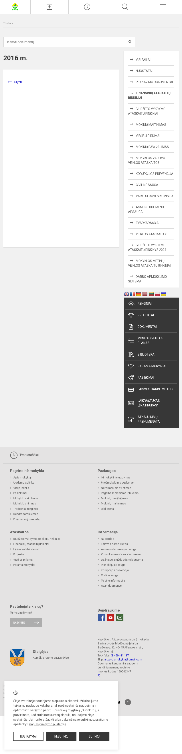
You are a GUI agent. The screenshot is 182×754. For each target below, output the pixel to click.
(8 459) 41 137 (120, 655)
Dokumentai (147, 326)
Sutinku (94, 736)
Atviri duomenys (111, 585)
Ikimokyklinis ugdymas (115, 477)
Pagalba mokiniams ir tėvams (119, 493)
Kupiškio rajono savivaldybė (51, 657)
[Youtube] (110, 617)
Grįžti (18, 82)
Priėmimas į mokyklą (26, 519)
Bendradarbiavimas (25, 514)
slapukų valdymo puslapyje (47, 724)
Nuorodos (107, 538)
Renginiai (145, 303)
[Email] (119, 617)
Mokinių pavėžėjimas (152, 147)
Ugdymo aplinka (23, 482)
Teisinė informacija (113, 580)
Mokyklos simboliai (25, 498)
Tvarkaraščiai (147, 223)
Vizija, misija (21, 488)
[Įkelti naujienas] (49, 7)
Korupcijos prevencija (154, 174)
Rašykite (19, 622)
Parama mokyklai (152, 366)
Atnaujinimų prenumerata (149, 419)
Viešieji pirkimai (148, 136)
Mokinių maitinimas (151, 124)
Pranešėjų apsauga (113, 564)
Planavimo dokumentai (154, 82)
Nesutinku (61, 736)
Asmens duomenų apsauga (118, 549)
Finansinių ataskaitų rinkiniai (31, 544)
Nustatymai (28, 736)
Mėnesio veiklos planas (150, 340)
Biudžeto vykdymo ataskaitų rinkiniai (36, 538)
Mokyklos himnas (24, 503)
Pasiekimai (146, 377)
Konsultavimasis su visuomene (120, 554)
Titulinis (8, 23)
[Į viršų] (128, 702)
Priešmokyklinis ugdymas (117, 482)
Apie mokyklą (22, 477)
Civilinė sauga (147, 185)
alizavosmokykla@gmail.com (123, 659)
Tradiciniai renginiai (25, 508)
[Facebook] (101, 617)
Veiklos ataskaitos (151, 234)
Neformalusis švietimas (116, 488)
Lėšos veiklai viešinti (26, 549)
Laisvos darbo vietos (155, 389)
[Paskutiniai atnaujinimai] (87, 7)
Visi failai (143, 60)
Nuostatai (144, 71)
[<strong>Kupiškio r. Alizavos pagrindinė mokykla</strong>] (15, 6)
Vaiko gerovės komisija (155, 196)
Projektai (146, 315)
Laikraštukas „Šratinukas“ (149, 403)
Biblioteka (146, 354)
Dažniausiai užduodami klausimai (122, 559)
